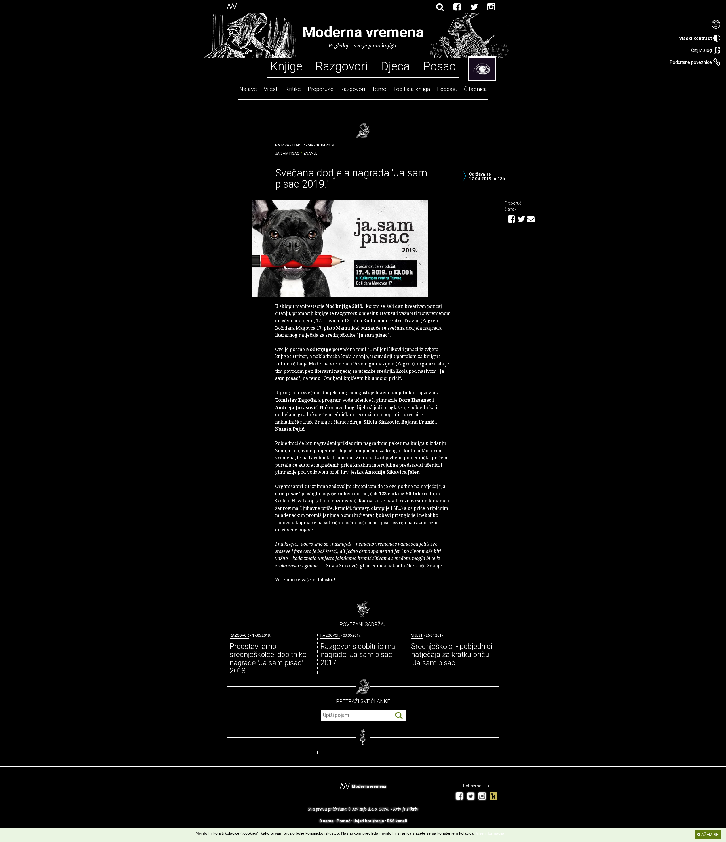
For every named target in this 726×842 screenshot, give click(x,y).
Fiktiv (412, 809)
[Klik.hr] (493, 797)
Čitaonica (475, 89)
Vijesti (271, 89)
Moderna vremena (363, 32)
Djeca (395, 65)
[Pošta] (531, 218)
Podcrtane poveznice (691, 62)
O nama (326, 821)
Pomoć (343, 821)
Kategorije (482, 68)
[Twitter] (474, 7)
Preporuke (321, 89)
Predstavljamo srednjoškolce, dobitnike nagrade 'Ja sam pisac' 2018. (268, 658)
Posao (439, 65)
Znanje (310, 153)
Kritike (293, 89)
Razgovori (341, 65)
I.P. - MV (307, 145)
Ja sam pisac (287, 153)
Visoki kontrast (695, 38)
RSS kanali (397, 821)
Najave (248, 89)
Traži (399, 715)
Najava (282, 145)
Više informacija (490, 833)
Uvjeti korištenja (368, 821)
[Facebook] (457, 7)
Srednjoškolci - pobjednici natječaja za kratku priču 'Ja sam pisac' (451, 654)
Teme (379, 89)
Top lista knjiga (411, 89)
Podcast (447, 89)
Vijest (417, 635)
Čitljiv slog (701, 50)
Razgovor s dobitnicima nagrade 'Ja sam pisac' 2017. (357, 654)
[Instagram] (491, 7)
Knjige (286, 65)
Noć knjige (318, 349)
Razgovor (239, 635)
